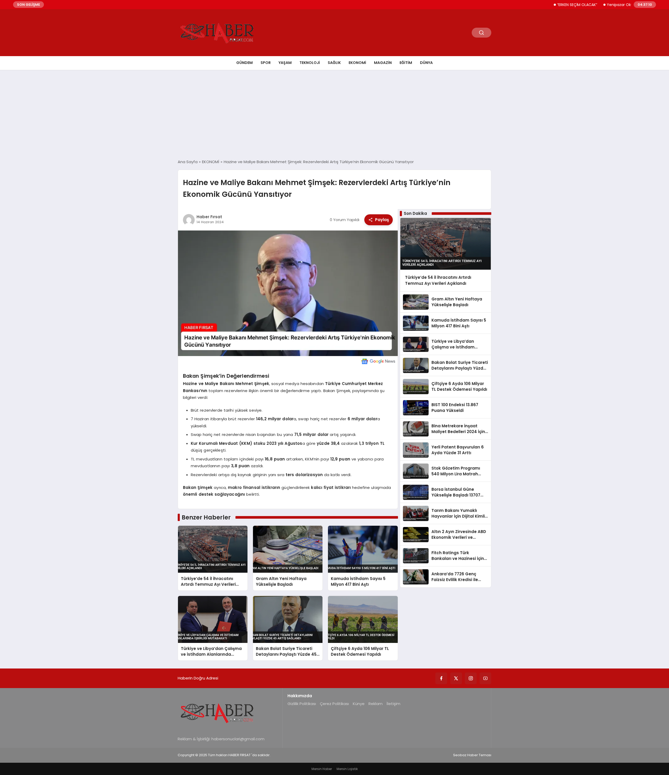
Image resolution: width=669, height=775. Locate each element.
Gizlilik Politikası (301, 703)
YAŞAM (285, 62)
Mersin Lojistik (347, 769)
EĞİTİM (406, 62)
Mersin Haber (322, 769)
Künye (359, 703)
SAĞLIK (334, 62)
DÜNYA (426, 62)
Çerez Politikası (334, 703)
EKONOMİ (357, 62)
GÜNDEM (244, 62)
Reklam (375, 703)
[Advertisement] (334, 114)
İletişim (393, 703)
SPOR (266, 62)
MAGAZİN (383, 62)
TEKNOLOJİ (309, 62)
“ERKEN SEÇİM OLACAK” (558, 4)
